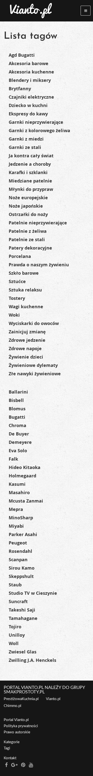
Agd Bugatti (22, 55)
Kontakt (10, 758)
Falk (13, 459)
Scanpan (18, 560)
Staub (15, 585)
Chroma (17, 425)
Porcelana (20, 256)
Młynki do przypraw (31, 189)
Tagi (7, 748)
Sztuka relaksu (25, 290)
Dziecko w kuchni (28, 105)
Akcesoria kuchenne (31, 72)
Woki (14, 315)
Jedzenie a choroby (30, 164)
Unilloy (17, 635)
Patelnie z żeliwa (28, 231)
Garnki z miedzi (26, 139)
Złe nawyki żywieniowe (35, 374)
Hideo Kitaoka (24, 467)
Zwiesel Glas (22, 652)
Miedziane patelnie (30, 181)
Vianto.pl (53, 699)
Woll (14, 643)
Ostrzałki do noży (28, 214)
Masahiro (19, 492)
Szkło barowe (24, 273)
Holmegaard (22, 476)
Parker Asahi (23, 534)
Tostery (17, 298)
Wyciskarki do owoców (34, 323)
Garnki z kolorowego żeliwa (39, 130)
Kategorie (12, 742)
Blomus (17, 409)
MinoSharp (21, 518)
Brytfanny (20, 89)
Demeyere (20, 442)
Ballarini (18, 392)
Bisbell (16, 400)
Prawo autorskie (17, 732)
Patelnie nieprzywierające (38, 223)
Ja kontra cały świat (31, 156)
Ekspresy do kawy (28, 114)
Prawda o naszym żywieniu (39, 265)
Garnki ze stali (25, 147)
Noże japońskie (26, 206)
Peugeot (18, 543)
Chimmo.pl (12, 706)
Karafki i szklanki (28, 172)
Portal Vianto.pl (16, 720)
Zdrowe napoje (25, 348)
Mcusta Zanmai (26, 501)
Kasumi (17, 484)
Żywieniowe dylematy (33, 365)
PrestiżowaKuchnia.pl (21, 699)
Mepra (16, 509)
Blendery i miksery (30, 80)
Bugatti (17, 417)
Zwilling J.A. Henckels (32, 660)
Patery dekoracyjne (30, 248)
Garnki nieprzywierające (36, 122)
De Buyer (19, 434)
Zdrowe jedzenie (27, 340)
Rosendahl (20, 551)
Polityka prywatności (21, 726)
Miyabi (16, 526)
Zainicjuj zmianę (27, 332)
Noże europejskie (28, 198)
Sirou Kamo (21, 568)
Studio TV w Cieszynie (33, 593)
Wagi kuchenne (26, 307)
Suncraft (18, 601)
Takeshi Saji (22, 610)
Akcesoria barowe (28, 63)
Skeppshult (21, 576)
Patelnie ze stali (27, 239)
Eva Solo (18, 451)
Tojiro (15, 627)
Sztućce (17, 281)
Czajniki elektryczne (31, 97)
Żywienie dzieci (26, 357)
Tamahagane (23, 618)
